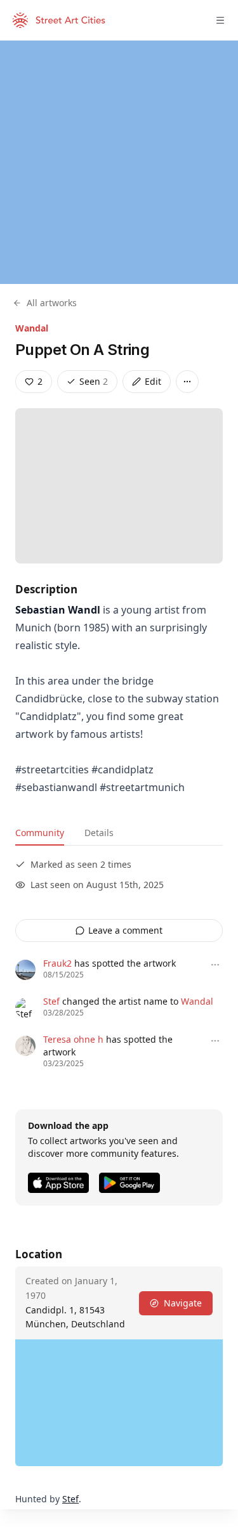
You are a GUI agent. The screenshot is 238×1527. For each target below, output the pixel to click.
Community (39, 833)
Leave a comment (125, 930)
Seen (93, 381)
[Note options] (215, 964)
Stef (51, 1001)
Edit (153, 381)
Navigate (183, 1303)
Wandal (31, 328)
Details (99, 833)
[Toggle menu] (220, 20)
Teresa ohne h (73, 1039)
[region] (119, 162)
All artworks (52, 303)
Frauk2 (57, 963)
